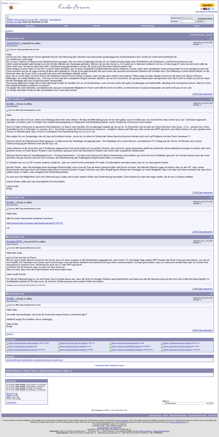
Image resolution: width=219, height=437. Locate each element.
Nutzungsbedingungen (197, 415)
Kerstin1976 (14, 241)
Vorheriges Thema (102, 365)
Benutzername (176, 18)
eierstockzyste (57, 360)
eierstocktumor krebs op (42, 360)
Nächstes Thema (117, 365)
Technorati (196, 350)
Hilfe (66, 26)
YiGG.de (91, 343)
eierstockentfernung (13, 360)
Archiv (165, 415)
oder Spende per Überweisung (206, 11)
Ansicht (209, 35)
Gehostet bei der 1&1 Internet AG (110, 427)
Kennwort (174, 21)
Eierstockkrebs (55, 20)
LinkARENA (146, 346)
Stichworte (10, 356)
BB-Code (9, 393)
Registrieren (30, 26)
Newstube (41, 350)
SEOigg (90, 350)
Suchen (197, 26)
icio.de (89, 346)
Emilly (10, 103)
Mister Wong (44, 343)
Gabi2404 (12, 43)
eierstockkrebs (27, 360)
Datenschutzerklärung (178, 415)
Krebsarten (44, 20)
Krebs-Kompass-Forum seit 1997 (26, 20)
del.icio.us (195, 343)
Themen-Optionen (197, 35)
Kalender (96, 26)
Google (141, 343)
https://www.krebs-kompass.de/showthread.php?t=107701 (34, 223)
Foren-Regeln (11, 402)
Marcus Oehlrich (122, 420)
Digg (35, 346)
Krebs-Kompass (155, 415)
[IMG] (8, 397)
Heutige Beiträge (147, 26)
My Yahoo (195, 346)
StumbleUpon (148, 350)
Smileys (9, 395)
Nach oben (212, 415)
